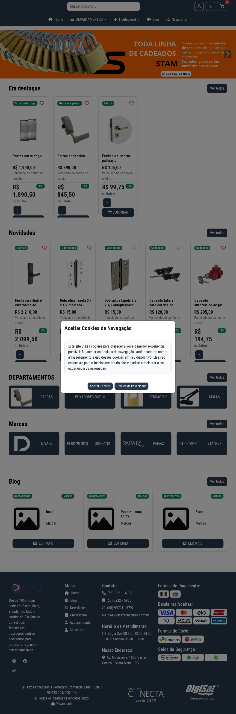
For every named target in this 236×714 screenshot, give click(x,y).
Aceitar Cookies (100, 386)
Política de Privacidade (131, 386)
